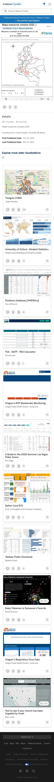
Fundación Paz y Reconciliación (18, 28)
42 (23, 312)
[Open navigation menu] (49, 4)
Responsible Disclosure (27, 759)
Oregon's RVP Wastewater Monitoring (25, 403)
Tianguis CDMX (13, 198)
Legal (8, 754)
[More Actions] (49, 26)
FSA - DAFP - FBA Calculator (20, 352)
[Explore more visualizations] (44, 4)
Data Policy (10, 759)
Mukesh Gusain (11, 560)
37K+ (46, 703)
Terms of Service (20, 754)
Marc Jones (9, 717)
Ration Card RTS (14, 505)
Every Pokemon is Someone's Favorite (25, 608)
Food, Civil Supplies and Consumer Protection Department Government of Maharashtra (23, 509)
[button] (20, 771)
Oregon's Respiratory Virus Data (22, 659)
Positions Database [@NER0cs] (22, 300)
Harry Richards (11, 304)
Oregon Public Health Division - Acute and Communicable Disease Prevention (21, 407)
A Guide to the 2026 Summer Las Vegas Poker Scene (26, 456)
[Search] (5, 11)
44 (23, 671)
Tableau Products (35, 743)
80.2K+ (45, 498)
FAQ (17, 743)
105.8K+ (44, 550)
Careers (47, 743)
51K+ (46, 601)
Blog (12, 743)
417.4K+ (45, 242)
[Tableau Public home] (12, 4)
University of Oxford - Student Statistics (26, 249)
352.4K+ (44, 396)
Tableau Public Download (18, 557)
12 (23, 568)
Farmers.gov (10, 355)
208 (24, 210)
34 (23, 620)
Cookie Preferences (14, 764)
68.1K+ (45, 447)
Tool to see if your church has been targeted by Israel (24, 712)
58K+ (46, 345)
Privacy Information (39, 754)
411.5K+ (45, 652)
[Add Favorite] (47, 210)
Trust (6, 743)
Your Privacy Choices (39, 764)
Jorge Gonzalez (11, 202)
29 (23, 466)
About (23, 743)
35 (23, 415)
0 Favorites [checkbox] (9, 122)
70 (24, 261)
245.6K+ (44, 293)
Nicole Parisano (11, 612)
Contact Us (27, 748)
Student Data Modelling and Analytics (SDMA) (23, 253)
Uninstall (44, 759)
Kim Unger (9, 461)
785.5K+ (44, 191)
